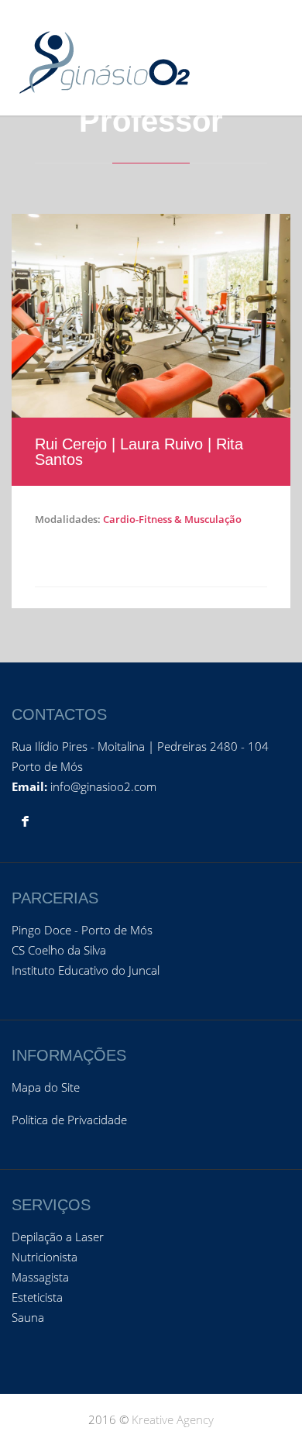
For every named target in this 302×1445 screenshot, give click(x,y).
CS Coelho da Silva (59, 950)
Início (178, 100)
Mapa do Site (46, 1087)
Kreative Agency (173, 1419)
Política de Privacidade (69, 1119)
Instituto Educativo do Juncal (86, 970)
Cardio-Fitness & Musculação (172, 519)
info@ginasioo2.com (103, 786)
